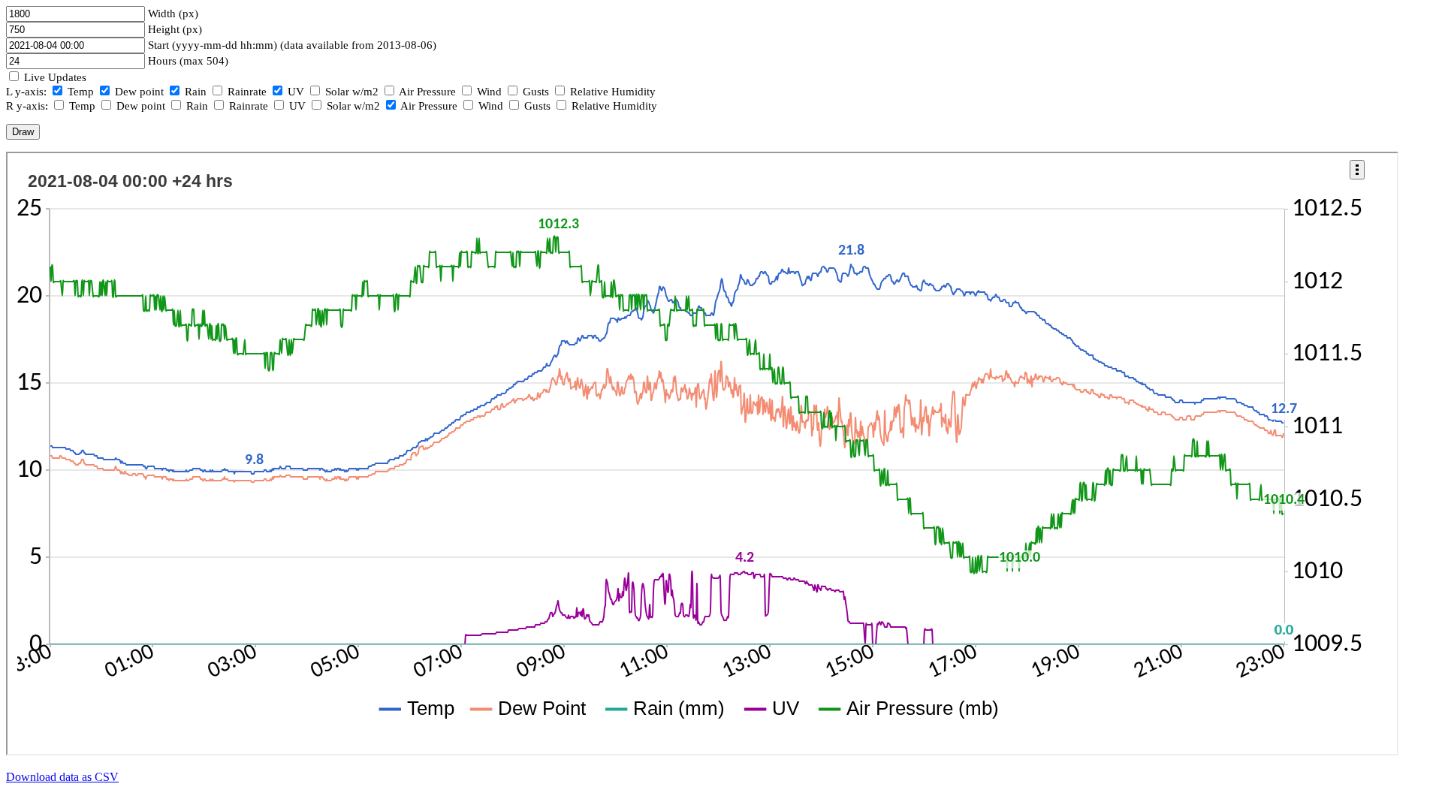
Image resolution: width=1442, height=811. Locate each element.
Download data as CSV (62, 776)
